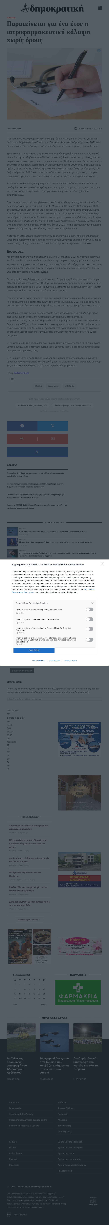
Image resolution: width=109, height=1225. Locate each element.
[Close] (103, 565)
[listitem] (54, 603)
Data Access (54, 660)
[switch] (89, 609)
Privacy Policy (70, 660)
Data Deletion (38, 660)
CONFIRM (34, 650)
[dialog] (54, 612)
